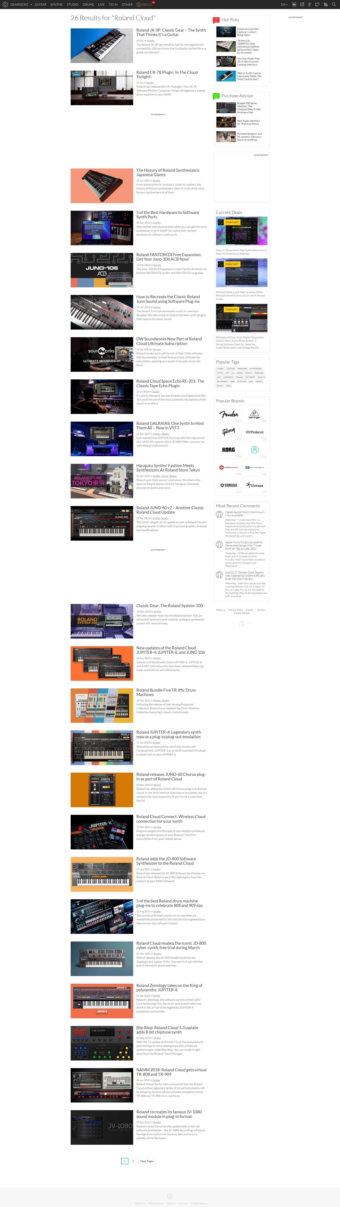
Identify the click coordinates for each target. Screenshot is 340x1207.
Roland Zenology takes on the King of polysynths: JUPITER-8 (169, 987)
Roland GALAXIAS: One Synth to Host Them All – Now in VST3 (170, 425)
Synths (56, 4)
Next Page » (147, 1161)
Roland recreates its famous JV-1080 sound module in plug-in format (169, 1114)
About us (220, 609)
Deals (147, 4)
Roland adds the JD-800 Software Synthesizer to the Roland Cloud (166, 861)
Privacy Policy (236, 609)
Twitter (317, 4)
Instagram (302, 4)
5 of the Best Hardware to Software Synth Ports (167, 214)
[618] (254, 413)
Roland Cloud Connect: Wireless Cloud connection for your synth (171, 818)
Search (334, 4)
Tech (113, 4)
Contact (261, 609)
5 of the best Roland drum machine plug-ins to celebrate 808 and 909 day (169, 903)
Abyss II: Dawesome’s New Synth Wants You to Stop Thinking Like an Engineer (241, 238)
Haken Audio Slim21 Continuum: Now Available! (245, 513)
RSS (326, 4)
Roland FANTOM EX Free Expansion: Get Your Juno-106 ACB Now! (169, 256)
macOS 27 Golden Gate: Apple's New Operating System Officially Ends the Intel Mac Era (245, 576)
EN (283, 4)
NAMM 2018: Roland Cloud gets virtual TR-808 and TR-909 (171, 1072)
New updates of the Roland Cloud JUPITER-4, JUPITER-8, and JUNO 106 (170, 650)
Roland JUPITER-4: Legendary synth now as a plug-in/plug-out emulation (168, 734)
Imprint (250, 609)
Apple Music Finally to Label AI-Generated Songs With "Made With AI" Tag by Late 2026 (244, 545)
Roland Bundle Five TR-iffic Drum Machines (166, 692)
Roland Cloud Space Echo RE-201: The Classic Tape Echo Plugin (170, 383)
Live (101, 4)
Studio (72, 4)
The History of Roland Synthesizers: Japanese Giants (168, 172)
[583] (229, 431)
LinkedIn (294, 4)
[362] (255, 449)
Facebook (309, 4)
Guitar (40, 4)
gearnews (19, 4)
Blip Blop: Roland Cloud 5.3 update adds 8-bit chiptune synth (167, 1029)
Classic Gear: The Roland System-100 (169, 605)
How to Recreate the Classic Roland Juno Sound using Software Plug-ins (168, 298)
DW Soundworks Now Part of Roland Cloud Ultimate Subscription (169, 341)
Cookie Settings (242, 613)
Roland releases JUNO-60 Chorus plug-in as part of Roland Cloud (171, 776)
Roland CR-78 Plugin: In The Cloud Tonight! (167, 74)
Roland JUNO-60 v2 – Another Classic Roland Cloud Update (170, 510)
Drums (88, 4)
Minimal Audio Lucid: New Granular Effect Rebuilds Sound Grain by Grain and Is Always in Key (240, 281)
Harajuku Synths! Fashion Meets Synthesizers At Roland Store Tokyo (168, 467)
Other (127, 4)
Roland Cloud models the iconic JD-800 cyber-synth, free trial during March (171, 945)
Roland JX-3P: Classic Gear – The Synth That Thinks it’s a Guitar (171, 32)
